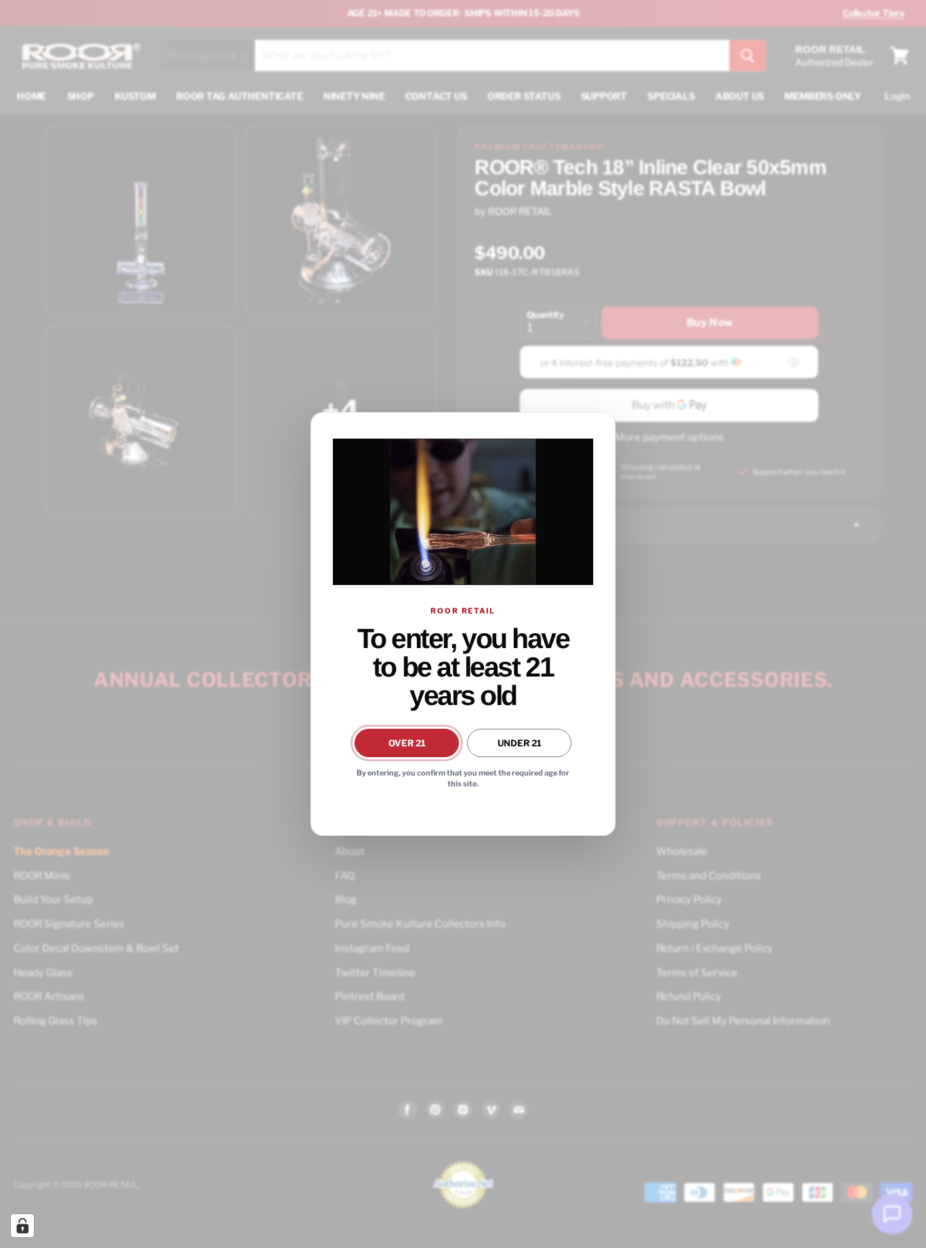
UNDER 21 (520, 743)
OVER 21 (407, 743)
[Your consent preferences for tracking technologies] (22, 1225)
